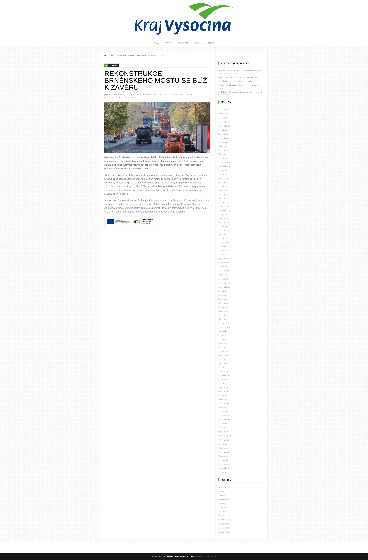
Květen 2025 (223, 142)
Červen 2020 (223, 347)
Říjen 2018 (222, 423)
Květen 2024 (223, 186)
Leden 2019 (223, 411)
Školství (221, 515)
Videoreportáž (224, 523)
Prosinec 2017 (224, 464)
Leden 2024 (223, 202)
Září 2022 (222, 254)
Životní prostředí (225, 532)
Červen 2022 (223, 262)
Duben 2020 (223, 355)
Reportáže (222, 511)
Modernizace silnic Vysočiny (179, 94)
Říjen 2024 (222, 170)
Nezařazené (223, 499)
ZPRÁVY (168, 43)
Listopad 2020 (224, 331)
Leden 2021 (223, 323)
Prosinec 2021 (224, 283)
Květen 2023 (223, 226)
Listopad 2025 (224, 126)
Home (109, 55)
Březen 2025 (223, 150)
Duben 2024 (223, 190)
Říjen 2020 (222, 335)
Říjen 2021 (222, 291)
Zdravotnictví (224, 528)
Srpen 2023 (223, 218)
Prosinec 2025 (224, 121)
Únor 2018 (222, 456)
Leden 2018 (223, 460)
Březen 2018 (223, 452)
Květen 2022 (223, 266)
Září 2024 (222, 174)
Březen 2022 (223, 270)
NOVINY (198, 43)
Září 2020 (222, 339)
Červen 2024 (223, 182)
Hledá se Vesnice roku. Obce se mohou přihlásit (238, 77)
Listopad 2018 (224, 419)
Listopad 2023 (224, 210)
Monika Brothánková (115, 94)
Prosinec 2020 (224, 327)
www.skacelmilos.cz (207, 556)
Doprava (117, 55)
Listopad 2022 (224, 246)
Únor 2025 (222, 154)
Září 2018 (222, 427)
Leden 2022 (223, 278)
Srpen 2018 (223, 431)
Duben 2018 (223, 448)
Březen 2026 (223, 109)
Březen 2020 (223, 359)
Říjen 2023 (222, 214)
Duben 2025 (223, 146)
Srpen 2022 (223, 258)
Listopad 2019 (224, 375)
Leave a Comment (114, 97)
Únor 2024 (222, 198)
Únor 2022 (222, 274)
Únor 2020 (222, 363)
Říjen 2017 (222, 472)
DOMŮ (156, 43)
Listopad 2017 (224, 468)
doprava (163, 94)
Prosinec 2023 (224, 206)
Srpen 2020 (223, 343)
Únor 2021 (222, 319)
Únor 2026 (222, 113)
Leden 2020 (223, 367)
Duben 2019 (223, 399)
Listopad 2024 (224, 166)
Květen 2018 (223, 444)
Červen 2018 (223, 440)
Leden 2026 (223, 117)
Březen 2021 (223, 315)
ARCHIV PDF (183, 43)
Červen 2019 (223, 391)
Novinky (221, 503)
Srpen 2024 (223, 178)
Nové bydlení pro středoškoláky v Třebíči (235, 81)
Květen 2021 (223, 307)
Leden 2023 (223, 238)
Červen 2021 (223, 303)
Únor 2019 (222, 407)
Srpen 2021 (223, 299)
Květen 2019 (223, 395)
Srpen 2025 (223, 134)
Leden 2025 (223, 158)
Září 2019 (222, 383)
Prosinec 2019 (224, 371)
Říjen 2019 (222, 379)
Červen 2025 (223, 138)
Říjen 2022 (222, 250)
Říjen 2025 (222, 130)
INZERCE (210, 43)
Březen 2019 (223, 403)
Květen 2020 (223, 351)
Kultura (221, 495)
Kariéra (221, 491)
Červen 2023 (223, 222)
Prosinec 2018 (224, 415)
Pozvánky (222, 507)
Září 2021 (222, 295)
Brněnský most (151, 94)
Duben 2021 (223, 311)
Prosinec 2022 (224, 242)
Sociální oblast (224, 519)
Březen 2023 (223, 230)
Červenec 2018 (224, 435)
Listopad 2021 (224, 287)
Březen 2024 (223, 194)
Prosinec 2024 (224, 162)
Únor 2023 (222, 234)
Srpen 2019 (223, 387)
